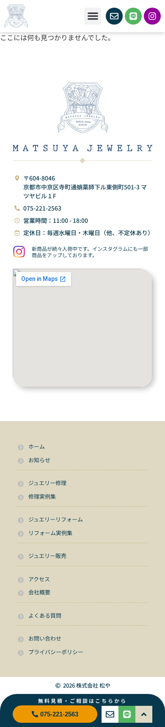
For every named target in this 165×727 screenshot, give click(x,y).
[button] (93, 16)
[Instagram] (152, 16)
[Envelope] (114, 16)
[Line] (133, 16)
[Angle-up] (143, 714)
